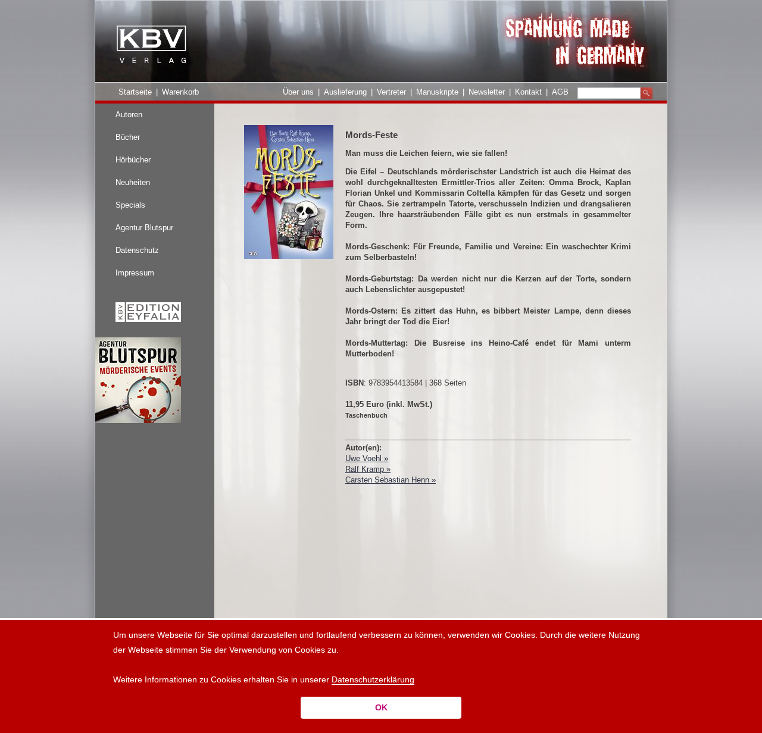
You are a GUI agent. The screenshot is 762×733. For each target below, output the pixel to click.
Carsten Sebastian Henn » (390, 479)
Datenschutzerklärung (373, 679)
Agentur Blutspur (144, 227)
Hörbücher (133, 159)
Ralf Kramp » (368, 469)
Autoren (128, 114)
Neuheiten (132, 182)
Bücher (127, 137)
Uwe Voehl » (366, 458)
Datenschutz (137, 250)
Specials (130, 205)
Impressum (134, 272)
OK (381, 707)
